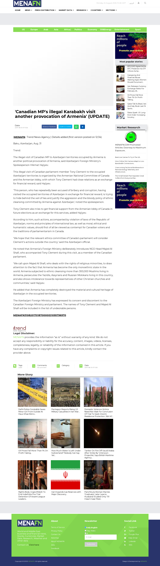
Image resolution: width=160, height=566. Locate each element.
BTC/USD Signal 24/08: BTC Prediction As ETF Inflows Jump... (136, 68)
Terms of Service (58, 527)
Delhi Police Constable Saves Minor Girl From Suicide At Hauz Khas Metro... (31, 411)
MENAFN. (31, 561)
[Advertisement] (81, 19)
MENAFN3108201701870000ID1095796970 (39, 315)
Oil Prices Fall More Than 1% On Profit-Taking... (135, 97)
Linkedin (132, 541)
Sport (136, 29)
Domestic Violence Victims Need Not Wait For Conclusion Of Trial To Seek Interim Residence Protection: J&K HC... (98, 412)
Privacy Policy (56, 531)
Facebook (132, 527)
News (27, 10)
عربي (131, 3)
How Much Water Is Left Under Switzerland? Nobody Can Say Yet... (66, 453)
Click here (34, 545)
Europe (34, 29)
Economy (92, 29)
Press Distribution (44, 10)
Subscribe (91, 544)
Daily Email (132, 538)
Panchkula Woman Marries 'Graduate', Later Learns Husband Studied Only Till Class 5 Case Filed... (97, 495)
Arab (46, 29)
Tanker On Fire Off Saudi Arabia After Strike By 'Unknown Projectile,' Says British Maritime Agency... (99, 454)
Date (17, 125)
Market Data (65, 10)
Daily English (91, 528)
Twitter (131, 531)
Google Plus (133, 534)
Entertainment (118, 29)
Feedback (55, 548)
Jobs (53, 545)
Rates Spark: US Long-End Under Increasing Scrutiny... (136, 115)
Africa (66, 29)
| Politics (77, 29)
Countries (96, 10)
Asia (56, 29)
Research (81, 10)
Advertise (55, 538)
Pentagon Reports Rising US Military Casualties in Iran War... (65, 410)
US (20, 29)
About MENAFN (57, 541)
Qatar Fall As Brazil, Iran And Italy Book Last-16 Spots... (136, 106)
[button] (138, 3)
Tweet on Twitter (65, 126)
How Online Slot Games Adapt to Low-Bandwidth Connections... (129, 162)
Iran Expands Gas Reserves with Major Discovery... (66, 493)
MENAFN (19, 137)
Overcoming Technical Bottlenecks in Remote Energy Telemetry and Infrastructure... (129, 170)
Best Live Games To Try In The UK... (128, 157)
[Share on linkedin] (82, 127)
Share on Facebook (49, 126)
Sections (110, 10)
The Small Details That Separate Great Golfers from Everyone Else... (129, 177)
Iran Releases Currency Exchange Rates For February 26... (136, 88)
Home (17, 10)
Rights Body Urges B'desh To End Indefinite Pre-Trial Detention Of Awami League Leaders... (31, 495)
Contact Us (55, 534)
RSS (130, 545)
